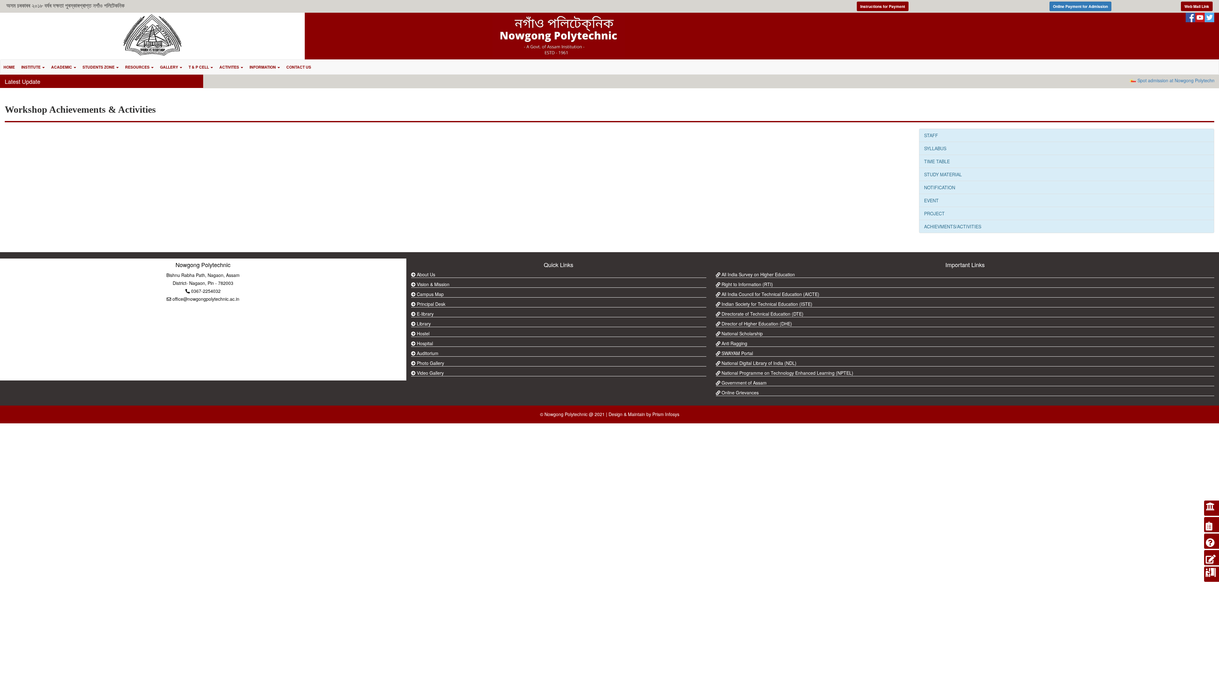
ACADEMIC (62, 67)
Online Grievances (739, 392)
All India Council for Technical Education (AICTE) (769, 294)
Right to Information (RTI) (746, 284)
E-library (425, 314)
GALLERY (169, 67)
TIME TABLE (937, 161)
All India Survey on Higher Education (757, 274)
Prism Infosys (665, 414)
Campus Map (430, 294)
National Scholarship (741, 333)
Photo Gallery (430, 363)
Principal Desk (430, 304)
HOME (9, 67)
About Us (425, 274)
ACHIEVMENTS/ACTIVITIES (952, 226)
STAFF (931, 135)
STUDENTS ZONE (99, 67)
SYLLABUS (935, 148)
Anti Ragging (733, 343)
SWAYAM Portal (736, 353)
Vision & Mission (433, 284)
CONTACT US (298, 67)
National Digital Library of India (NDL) (758, 363)
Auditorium (427, 353)
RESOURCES (137, 67)
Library (423, 323)
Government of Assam (743, 383)
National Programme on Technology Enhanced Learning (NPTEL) (786, 373)
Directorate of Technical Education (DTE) (761, 314)
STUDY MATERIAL (943, 174)
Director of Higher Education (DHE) (756, 323)
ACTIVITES (229, 67)
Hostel (423, 333)
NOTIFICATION (939, 187)
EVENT (931, 200)
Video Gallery (430, 373)
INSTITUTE (31, 67)
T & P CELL (199, 67)
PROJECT (934, 213)
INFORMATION (263, 67)
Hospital (424, 343)
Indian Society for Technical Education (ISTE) (766, 304)
